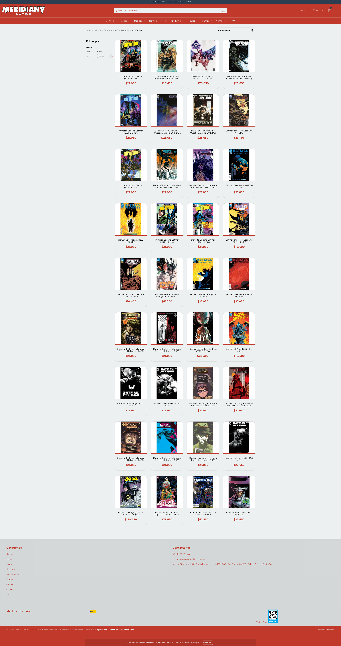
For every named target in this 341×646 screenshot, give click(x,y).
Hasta (99, 52)
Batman (125, 30)
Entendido (208, 642)
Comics (110, 21)
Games (206, 21)
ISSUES (97, 30)
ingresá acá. (101, 630)
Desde (88, 52)
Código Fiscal (262, 622)
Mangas (138, 21)
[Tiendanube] (326, 630)
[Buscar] (223, 10)
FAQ (232, 21)
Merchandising (173, 21)
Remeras (154, 21)
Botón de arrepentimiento (122, 630)
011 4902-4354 (183, 554)
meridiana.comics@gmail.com (190, 559)
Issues (124, 21)
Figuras (192, 21)
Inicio (88, 30)
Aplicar (111, 56)
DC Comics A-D (111, 30)
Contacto (221, 21)
